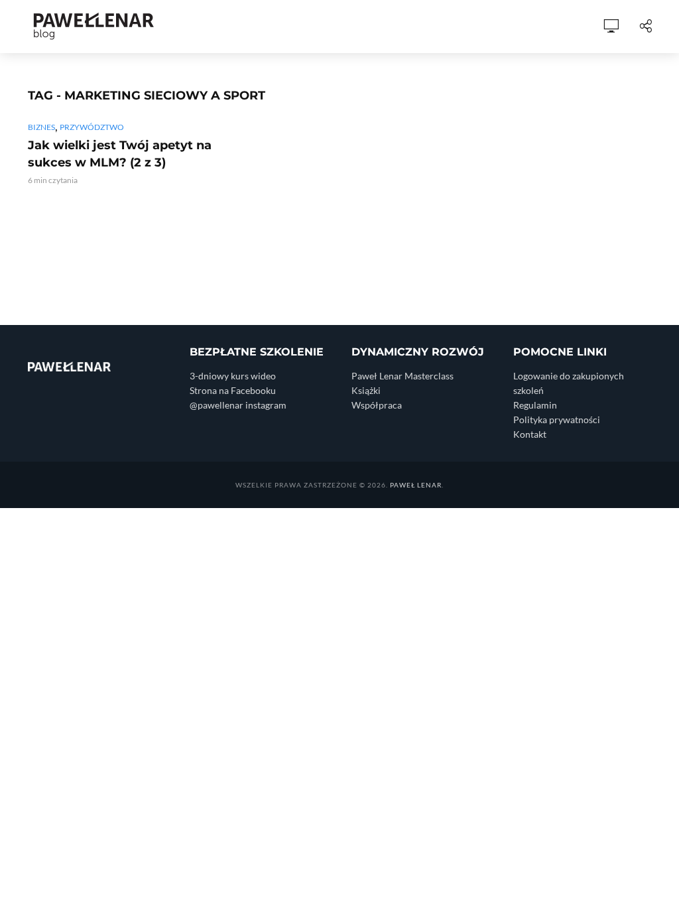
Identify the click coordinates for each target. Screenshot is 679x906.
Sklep (346, 26)
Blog (236, 26)
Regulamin (535, 405)
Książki (398, 26)
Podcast (290, 26)
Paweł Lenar (416, 485)
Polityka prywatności (556, 419)
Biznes (41, 127)
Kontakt (529, 434)
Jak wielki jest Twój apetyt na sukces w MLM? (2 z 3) (120, 154)
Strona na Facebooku (233, 390)
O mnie (186, 26)
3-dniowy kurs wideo (233, 375)
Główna (127, 26)
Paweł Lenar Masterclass (402, 375)
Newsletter (552, 26)
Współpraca (468, 26)
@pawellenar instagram (238, 405)
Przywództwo (92, 127)
